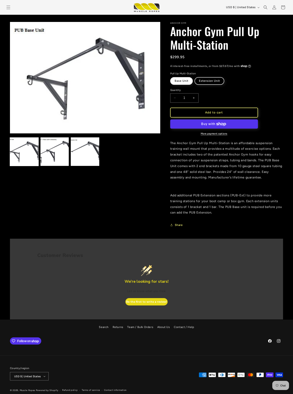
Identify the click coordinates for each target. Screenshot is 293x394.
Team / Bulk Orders (140, 327)
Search (104, 327)
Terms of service (91, 390)
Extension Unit (209, 81)
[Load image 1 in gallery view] (24, 151)
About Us (163, 327)
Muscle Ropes (27, 390)
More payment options (214, 133)
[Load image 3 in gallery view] (85, 151)
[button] (8, 7)
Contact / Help (184, 327)
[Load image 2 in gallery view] (54, 151)
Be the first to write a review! (146, 302)
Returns (118, 327)
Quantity (175, 90)
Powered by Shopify (47, 390)
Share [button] (179, 225)
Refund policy (70, 390)
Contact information (115, 390)
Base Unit (181, 81)
